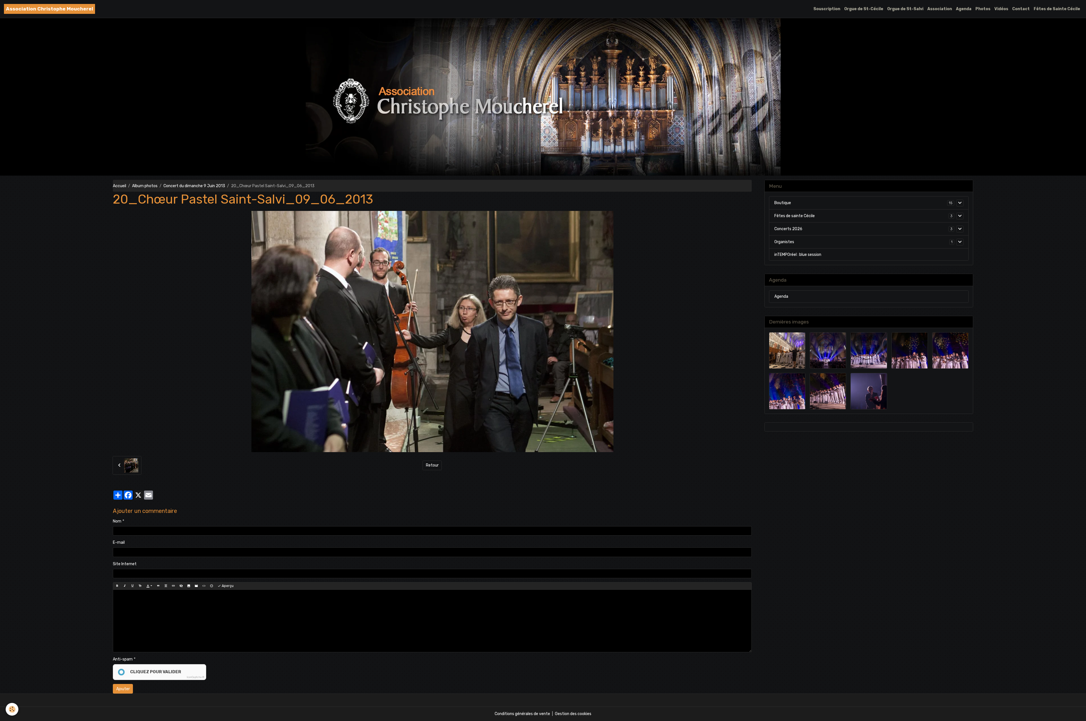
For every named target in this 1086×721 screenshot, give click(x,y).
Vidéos (1001, 9)
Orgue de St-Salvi (905, 9)
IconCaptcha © (195, 677)
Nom (117, 521)
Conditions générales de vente (522, 713)
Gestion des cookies (573, 713)
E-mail (119, 542)
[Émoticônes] (212, 585)
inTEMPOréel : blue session (797, 254)
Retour (432, 465)
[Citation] (158, 585)
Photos (982, 9)
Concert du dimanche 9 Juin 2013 (194, 186)
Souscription (826, 9)
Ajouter (123, 689)
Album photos (145, 186)
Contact (1021, 9)
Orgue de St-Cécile (863, 9)
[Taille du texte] (140, 585)
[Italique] (125, 585)
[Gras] (117, 585)
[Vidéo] (196, 585)
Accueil (119, 186)
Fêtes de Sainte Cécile (1057, 9)
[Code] (204, 585)
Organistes (784, 241)
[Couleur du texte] (149, 585)
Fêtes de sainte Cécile (794, 215)
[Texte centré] (166, 585)
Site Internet (125, 564)
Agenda (963, 9)
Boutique (782, 202)
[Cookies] (12, 709)
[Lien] (173, 585)
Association (939, 9)
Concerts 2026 (788, 228)
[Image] (189, 585)
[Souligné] (132, 585)
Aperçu (227, 586)
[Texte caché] (181, 585)
